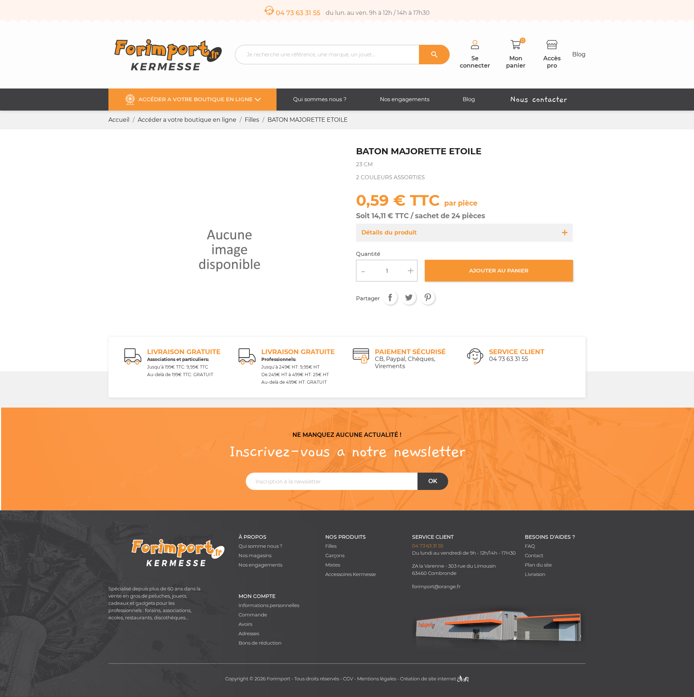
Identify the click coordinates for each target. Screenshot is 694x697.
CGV (348, 678)
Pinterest (427, 297)
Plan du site (538, 565)
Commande (253, 615)
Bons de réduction (260, 643)
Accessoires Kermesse (350, 574)
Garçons (334, 555)
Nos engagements (260, 565)
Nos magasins (255, 555)
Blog (579, 54)
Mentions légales (376, 678)
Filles (331, 546)
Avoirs (245, 624)
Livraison (535, 574)
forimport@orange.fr (436, 586)
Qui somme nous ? (260, 546)
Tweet (409, 297)
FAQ (530, 546)
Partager (390, 297)
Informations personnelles (269, 605)
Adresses (249, 633)
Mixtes (332, 565)
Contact (534, 555)
